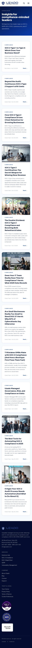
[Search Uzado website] (24, 3)
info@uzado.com (7, 547)
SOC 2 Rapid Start (7, 560)
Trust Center (5, 589)
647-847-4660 (6, 544)
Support (4, 581)
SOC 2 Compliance (7, 557)
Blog (3, 576)
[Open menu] (28, 3)
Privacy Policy (6, 591)
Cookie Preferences (7, 596)
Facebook (11, 641)
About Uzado (6, 573)
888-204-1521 (16, 544)
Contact (4, 578)
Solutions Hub (6, 555)
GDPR (3, 562)
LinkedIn (4, 641)
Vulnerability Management (9, 565)
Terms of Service (7, 594)
